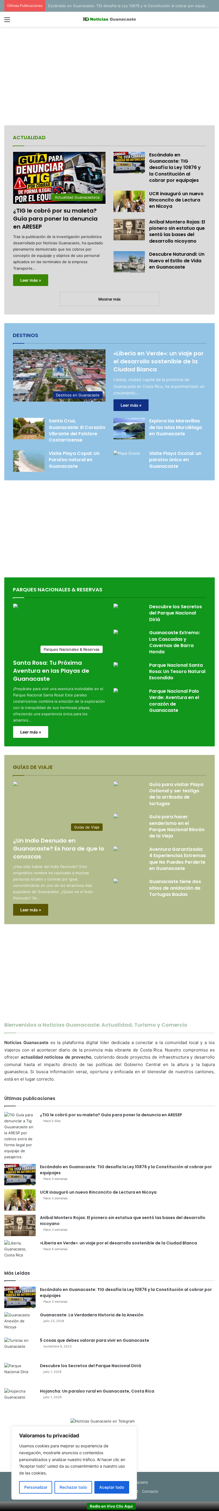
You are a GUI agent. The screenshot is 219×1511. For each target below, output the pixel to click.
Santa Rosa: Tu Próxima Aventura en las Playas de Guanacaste (51, 671)
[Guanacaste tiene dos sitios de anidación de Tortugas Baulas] (115, 882)
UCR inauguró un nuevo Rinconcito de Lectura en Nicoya (176, 200)
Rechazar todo (73, 1487)
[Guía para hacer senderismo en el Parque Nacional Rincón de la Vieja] (115, 817)
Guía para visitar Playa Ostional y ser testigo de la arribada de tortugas (176, 794)
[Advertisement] (109, 77)
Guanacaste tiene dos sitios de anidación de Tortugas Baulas (175, 888)
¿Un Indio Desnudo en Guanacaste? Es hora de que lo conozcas (58, 849)
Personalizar (35, 1487)
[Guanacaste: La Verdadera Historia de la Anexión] (20, 1322)
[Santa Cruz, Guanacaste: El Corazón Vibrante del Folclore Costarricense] (28, 428)
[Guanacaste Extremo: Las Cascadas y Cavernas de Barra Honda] (115, 633)
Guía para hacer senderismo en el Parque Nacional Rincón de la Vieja (176, 826)
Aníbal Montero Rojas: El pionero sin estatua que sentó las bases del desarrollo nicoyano (177, 231)
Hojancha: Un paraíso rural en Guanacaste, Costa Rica (97, 1391)
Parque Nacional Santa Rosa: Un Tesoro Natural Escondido (177, 671)
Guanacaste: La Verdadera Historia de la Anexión (91, 1315)
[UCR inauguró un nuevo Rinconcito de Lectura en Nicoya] (129, 201)
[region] (74, 1463)
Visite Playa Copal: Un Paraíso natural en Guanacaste (74, 460)
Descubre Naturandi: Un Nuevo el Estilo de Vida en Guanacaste (176, 260)
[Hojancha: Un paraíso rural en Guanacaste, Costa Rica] (20, 1399)
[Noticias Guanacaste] (109, 19)
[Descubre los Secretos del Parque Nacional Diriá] (115, 607)
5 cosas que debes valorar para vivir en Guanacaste (94, 1340)
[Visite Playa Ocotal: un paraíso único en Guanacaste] (126, 459)
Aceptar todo (111, 1487)
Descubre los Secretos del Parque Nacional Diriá (175, 613)
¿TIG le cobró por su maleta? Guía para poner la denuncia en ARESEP (55, 219)
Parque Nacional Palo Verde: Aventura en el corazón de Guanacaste (174, 701)
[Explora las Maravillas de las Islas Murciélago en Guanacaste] (129, 428)
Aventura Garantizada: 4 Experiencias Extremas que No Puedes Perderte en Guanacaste (177, 859)
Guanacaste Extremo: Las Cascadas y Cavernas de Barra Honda (174, 642)
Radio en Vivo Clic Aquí (111, 1506)
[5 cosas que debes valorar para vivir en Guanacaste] (20, 1348)
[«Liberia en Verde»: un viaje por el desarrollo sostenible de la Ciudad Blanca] (20, 1251)
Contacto (150, 1491)
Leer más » (30, 280)
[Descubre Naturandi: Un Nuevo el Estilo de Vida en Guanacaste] (129, 262)
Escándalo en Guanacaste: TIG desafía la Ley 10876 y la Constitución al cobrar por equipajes (175, 168)
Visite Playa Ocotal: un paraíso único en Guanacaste (175, 460)
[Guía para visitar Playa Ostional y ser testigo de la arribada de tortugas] (115, 784)
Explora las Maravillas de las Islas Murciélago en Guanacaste (175, 427)
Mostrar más (109, 299)
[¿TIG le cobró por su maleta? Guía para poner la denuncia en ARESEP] (20, 1136)
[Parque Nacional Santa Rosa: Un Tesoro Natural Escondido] (115, 665)
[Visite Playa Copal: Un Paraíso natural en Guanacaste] (28, 461)
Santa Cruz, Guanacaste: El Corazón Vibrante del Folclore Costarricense (77, 430)
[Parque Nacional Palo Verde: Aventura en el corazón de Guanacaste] (115, 691)
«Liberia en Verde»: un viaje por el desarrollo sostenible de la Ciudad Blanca (158, 361)
